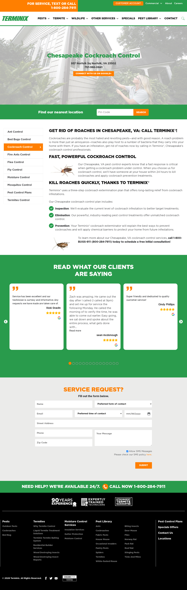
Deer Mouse (131, 531)
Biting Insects (132, 526)
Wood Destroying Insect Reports (45, 558)
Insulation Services (74, 530)
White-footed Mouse (106, 561)
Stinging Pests (132, 553)
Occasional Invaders (106, 544)
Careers (178, 3)
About (168, 3)
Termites (39, 521)
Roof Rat (129, 548)
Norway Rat (131, 539)
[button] (75, 331)
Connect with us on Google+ (93, 74)
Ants (98, 526)
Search (141, 112)
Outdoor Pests (9, 526)
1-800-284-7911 (63, 7)
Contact (171, 18)
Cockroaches (9, 531)
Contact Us (165, 533)
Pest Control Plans (19, 192)
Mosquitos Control (19, 185)
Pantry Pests (102, 548)
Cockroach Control (19, 147)
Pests (42, 18)
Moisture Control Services (76, 523)
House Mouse (103, 539)
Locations (164, 538)
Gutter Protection (74, 534)
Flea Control (15, 162)
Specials (128, 18)
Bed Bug (6, 535)
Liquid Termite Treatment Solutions (46, 532)
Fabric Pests (102, 535)
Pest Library (148, 18)
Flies (127, 535)
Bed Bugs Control (19, 139)
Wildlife (78, 18)
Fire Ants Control (18, 154)
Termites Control (18, 200)
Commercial (152, 3)
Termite (59, 18)
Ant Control (15, 132)
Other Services (103, 18)
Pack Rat (129, 544)
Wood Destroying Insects (46, 553)
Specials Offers (168, 527)
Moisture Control (18, 177)
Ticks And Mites (133, 557)
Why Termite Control (44, 526)
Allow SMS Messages (140, 451)
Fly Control (14, 170)
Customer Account (128, 3)
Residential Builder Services (43, 546)
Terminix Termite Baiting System (46, 539)
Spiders (99, 553)
